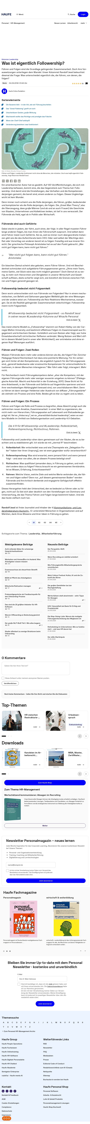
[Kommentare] (86, 83)
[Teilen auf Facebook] (11, 181)
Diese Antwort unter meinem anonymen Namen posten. (27, 678)
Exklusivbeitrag (75, 724)
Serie (5, 83)
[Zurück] (80, 736)
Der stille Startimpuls (56, 637)
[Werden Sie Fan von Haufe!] (15, 1091)
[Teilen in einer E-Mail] (3, 181)
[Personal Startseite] (7, 14)
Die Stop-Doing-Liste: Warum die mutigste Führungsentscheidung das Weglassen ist (65, 617)
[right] (85, 951)
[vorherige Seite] (29, 522)
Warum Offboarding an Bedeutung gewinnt (22, 615)
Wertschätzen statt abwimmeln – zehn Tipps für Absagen (66, 597)
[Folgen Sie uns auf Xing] (7, 1091)
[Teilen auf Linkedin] (19, 181)
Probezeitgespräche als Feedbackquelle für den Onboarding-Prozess (22, 595)
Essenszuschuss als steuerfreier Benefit (21, 570)
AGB (50, 984)
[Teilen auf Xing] (15, 181)
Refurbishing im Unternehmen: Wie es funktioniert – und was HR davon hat (66, 628)
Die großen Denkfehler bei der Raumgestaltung (60, 586)
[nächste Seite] (60, 522)
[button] (83, 14)
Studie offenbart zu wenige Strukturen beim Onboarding (22, 632)
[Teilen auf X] (7, 181)
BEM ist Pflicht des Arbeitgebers (18, 578)
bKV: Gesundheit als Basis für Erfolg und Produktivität (64, 607)
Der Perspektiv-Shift (56, 549)
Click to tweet (71, 319)
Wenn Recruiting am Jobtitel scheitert (63, 557)
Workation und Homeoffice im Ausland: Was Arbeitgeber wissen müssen (22, 560)
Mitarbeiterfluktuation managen (18, 586)
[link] (5, 23)
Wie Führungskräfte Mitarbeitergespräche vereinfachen (65, 566)
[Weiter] (86, 736)
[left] (81, 951)
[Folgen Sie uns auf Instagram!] (11, 1091)
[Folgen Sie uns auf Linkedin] (3, 1091)
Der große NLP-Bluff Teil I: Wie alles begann (22, 623)
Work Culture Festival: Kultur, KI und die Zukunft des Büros (65, 576)
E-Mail (20, 974)
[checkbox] (3, 678)
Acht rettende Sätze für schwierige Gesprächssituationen (19, 550)
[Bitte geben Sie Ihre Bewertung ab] (80, 83)
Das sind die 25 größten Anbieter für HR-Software (21, 605)
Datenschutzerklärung (55, 987)
